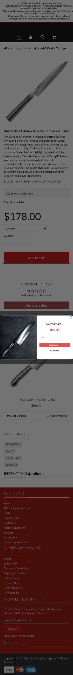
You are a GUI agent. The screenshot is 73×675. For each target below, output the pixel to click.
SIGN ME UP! (54, 345)
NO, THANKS (54, 351)
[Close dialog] (71, 317)
